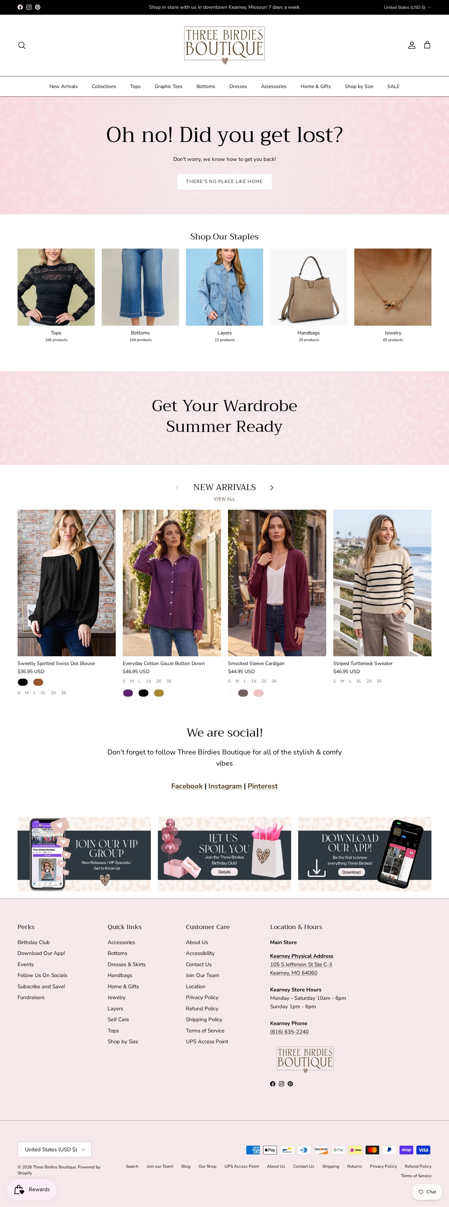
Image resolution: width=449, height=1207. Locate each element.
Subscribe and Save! (41, 986)
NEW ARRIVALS (224, 487)
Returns (354, 1166)
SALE (393, 86)
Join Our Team (202, 975)
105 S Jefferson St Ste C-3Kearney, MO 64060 (301, 964)
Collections (104, 86)
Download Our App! (41, 953)
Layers (115, 1008)
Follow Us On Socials (42, 975)
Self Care (118, 1019)
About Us (197, 942)
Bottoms (205, 86)
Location (196, 986)
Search (132, 1166)
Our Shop (207, 1166)
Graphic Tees (168, 86)
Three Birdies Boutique (54, 1167)
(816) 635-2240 (289, 1031)
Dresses (238, 86)
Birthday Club (34, 942)
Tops (135, 86)
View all (224, 499)
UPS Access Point (207, 1041)
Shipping (330, 1166)
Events (26, 964)
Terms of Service (205, 1030)
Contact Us (199, 964)
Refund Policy (202, 1008)
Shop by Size (359, 86)
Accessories (274, 86)
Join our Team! (160, 1166)
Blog (185, 1166)
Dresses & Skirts (127, 964)
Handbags (120, 975)
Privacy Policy (202, 997)
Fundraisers (31, 997)
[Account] (410, 45)
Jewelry (117, 997)
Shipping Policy (204, 1019)
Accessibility (200, 953)
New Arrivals (63, 86)
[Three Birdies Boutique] (224, 45)
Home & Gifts (316, 86)
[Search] (22, 45)
